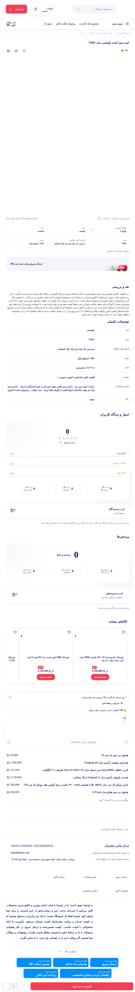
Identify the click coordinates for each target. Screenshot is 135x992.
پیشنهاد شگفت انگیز (65, 23)
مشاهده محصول (98, 677)
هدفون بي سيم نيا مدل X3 (114, 755)
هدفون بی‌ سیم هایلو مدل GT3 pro (110, 792)
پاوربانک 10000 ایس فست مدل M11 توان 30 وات (100, 657)
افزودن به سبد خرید (82, 986)
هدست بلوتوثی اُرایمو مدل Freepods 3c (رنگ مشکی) (100, 777)
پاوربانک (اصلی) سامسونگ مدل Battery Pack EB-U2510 (45, 659)
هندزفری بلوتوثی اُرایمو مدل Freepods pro (106, 762)
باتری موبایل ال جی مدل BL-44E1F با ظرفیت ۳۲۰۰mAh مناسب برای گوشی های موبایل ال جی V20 (76, 785)
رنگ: (124, 718)
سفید (92, 399)
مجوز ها (48, 23)
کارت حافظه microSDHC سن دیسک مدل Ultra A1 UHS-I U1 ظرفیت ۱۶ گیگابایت (85, 770)
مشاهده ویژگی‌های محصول (118, 251)
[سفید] (124, 722)
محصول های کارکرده (89, 23)
